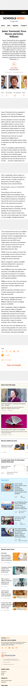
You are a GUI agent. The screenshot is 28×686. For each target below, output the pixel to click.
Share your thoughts (14, 365)
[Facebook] (6, 647)
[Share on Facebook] (6, 351)
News (3, 25)
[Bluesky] (9, 647)
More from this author (14, 69)
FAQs (2, 674)
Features (24, 25)
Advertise (3, 682)
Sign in (24, 12)
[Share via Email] (18, 351)
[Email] (16, 647)
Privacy (3, 673)
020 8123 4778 (6, 662)
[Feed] (2, 647)
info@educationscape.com (8, 664)
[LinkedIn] (12, 647)
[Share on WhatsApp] (2, 351)
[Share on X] (10, 351)
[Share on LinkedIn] (14, 351)
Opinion (15, 25)
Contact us (4, 671)
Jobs (8, 25)
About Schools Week (6, 680)
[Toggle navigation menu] (2, 12)
